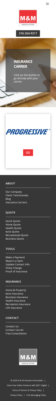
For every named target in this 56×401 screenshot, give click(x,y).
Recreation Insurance (18, 304)
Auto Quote (12, 231)
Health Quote (13, 228)
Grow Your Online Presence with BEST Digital (27, 385)
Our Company (14, 191)
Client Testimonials (17, 195)
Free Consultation (16, 333)
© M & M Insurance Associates (27, 380)
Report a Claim (14, 260)
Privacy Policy (16, 395)
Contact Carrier (15, 330)
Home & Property (16, 290)
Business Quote (15, 238)
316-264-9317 (28, 33)
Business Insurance (17, 297)
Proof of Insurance (16, 271)
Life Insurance (14, 307)
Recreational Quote (17, 235)
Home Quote (13, 224)
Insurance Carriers (16, 202)
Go (28, 152)
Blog (8, 198)
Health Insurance (15, 300)
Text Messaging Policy (36, 395)
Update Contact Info (18, 264)
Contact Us (12, 326)
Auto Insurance (14, 293)
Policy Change (14, 268)
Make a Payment (15, 257)
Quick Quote (13, 221)
